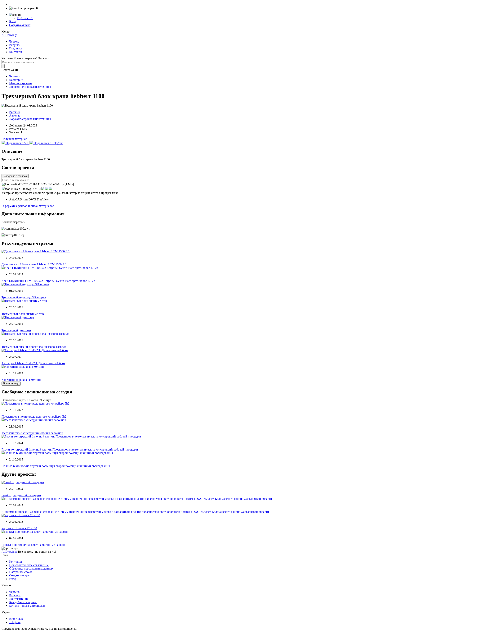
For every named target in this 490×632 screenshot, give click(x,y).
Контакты (15, 51)
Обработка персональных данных (31, 568)
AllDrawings (9, 35)
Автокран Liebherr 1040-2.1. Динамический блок (33, 363)
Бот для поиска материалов (27, 605)
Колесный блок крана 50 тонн (21, 379)
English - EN (25, 18)
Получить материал (14, 138)
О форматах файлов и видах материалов (28, 206)
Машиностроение (20, 83)
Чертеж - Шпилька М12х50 (19, 528)
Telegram (14, 622)
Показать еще (11, 383)
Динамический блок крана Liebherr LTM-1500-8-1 (34, 264)
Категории (16, 79)
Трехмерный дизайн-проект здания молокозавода (34, 346)
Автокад (14, 115)
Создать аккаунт (19, 25)
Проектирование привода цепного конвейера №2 (34, 416)
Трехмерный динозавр (16, 330)
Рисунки (14, 45)
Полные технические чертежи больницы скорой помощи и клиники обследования (56, 466)
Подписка (15, 48)
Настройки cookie (20, 572)
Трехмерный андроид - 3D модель (24, 297)
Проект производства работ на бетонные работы (33, 544)
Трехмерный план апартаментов (23, 313)
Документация (18, 598)
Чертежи (14, 41)
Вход (12, 21)
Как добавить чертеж (23, 602)
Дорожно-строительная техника (30, 86)
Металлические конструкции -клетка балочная (32, 433)
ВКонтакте (16, 618)
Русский (14, 112)
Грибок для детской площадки (21, 495)
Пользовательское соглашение (29, 565)
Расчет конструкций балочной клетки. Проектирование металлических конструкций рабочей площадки (70, 449)
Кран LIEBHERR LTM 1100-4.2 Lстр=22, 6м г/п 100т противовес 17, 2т (48, 280)
